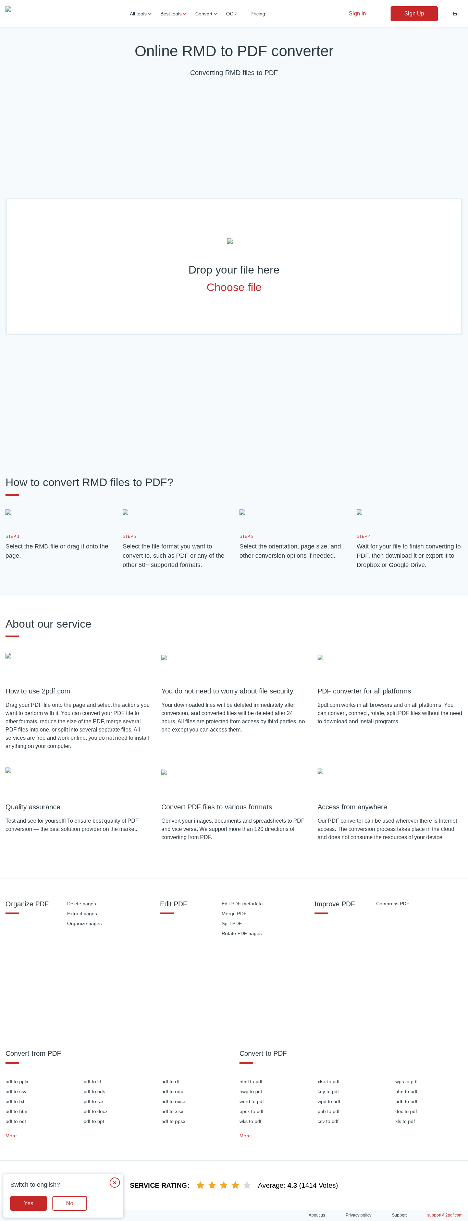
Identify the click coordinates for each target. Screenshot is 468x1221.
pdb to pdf (406, 1101)
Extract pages (82, 913)
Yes (28, 1203)
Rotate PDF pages (242, 933)
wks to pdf (250, 1121)
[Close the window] (115, 1182)
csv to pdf (328, 1121)
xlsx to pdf (329, 1081)
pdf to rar (93, 1101)
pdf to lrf (92, 1081)
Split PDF (232, 923)
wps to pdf (406, 1081)
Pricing (257, 13)
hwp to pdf (250, 1091)
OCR (231, 13)
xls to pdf (405, 1121)
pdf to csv (15, 1091)
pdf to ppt (94, 1121)
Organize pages (84, 923)
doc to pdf (406, 1111)
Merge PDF (234, 913)
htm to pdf (406, 1091)
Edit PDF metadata (242, 903)
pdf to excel (173, 1101)
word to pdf (251, 1101)
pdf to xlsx (172, 1111)
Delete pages (81, 903)
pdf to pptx (16, 1081)
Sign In (357, 13)
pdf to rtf (170, 1081)
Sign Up (414, 13)
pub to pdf (329, 1111)
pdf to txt (14, 1101)
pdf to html (16, 1111)
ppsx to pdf (251, 1111)
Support (399, 1215)
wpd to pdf (329, 1101)
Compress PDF (392, 903)
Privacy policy (358, 1215)
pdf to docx (96, 1111)
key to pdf (328, 1091)
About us (317, 1215)
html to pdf (250, 1081)
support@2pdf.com (445, 1215)
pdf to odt (15, 1121)
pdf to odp (172, 1091)
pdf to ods (94, 1091)
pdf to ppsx (173, 1121)
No (69, 1203)
